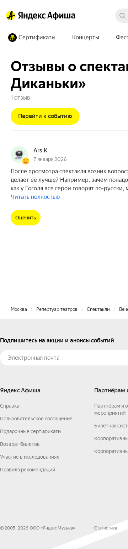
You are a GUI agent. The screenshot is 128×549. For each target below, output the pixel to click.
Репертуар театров (57, 309)
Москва (19, 309)
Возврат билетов (20, 444)
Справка (9, 406)
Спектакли (98, 309)
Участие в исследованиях (29, 457)
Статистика (105, 528)
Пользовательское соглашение (36, 418)
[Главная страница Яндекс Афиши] (10, 15)
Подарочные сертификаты (31, 431)
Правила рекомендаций (27, 469)
